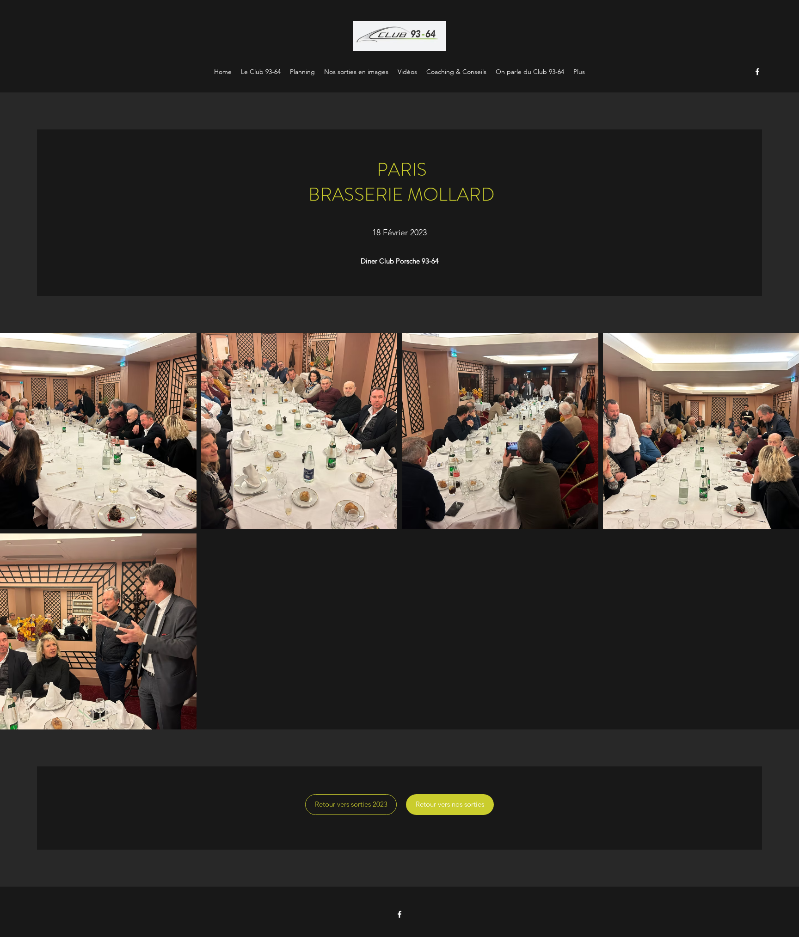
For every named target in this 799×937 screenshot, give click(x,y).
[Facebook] (757, 71)
